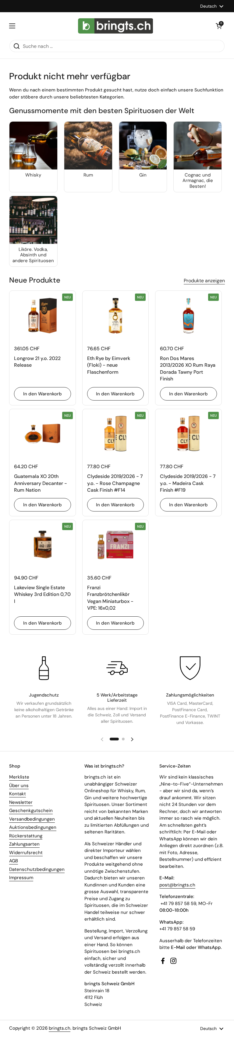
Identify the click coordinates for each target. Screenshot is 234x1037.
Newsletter (21, 802)
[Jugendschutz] (44, 668)
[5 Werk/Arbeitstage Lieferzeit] (117, 668)
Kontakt (17, 794)
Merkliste (19, 777)
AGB (13, 861)
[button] (219, 26)
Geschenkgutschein (31, 810)
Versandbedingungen (32, 819)
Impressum (21, 878)
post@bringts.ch (177, 885)
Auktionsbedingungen (32, 827)
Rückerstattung (25, 836)
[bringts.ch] (115, 26)
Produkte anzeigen (204, 280)
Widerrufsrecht (26, 853)
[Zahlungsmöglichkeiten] (190, 668)
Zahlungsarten (24, 844)
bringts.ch (59, 1028)
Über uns (19, 785)
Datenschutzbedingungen (37, 869)
